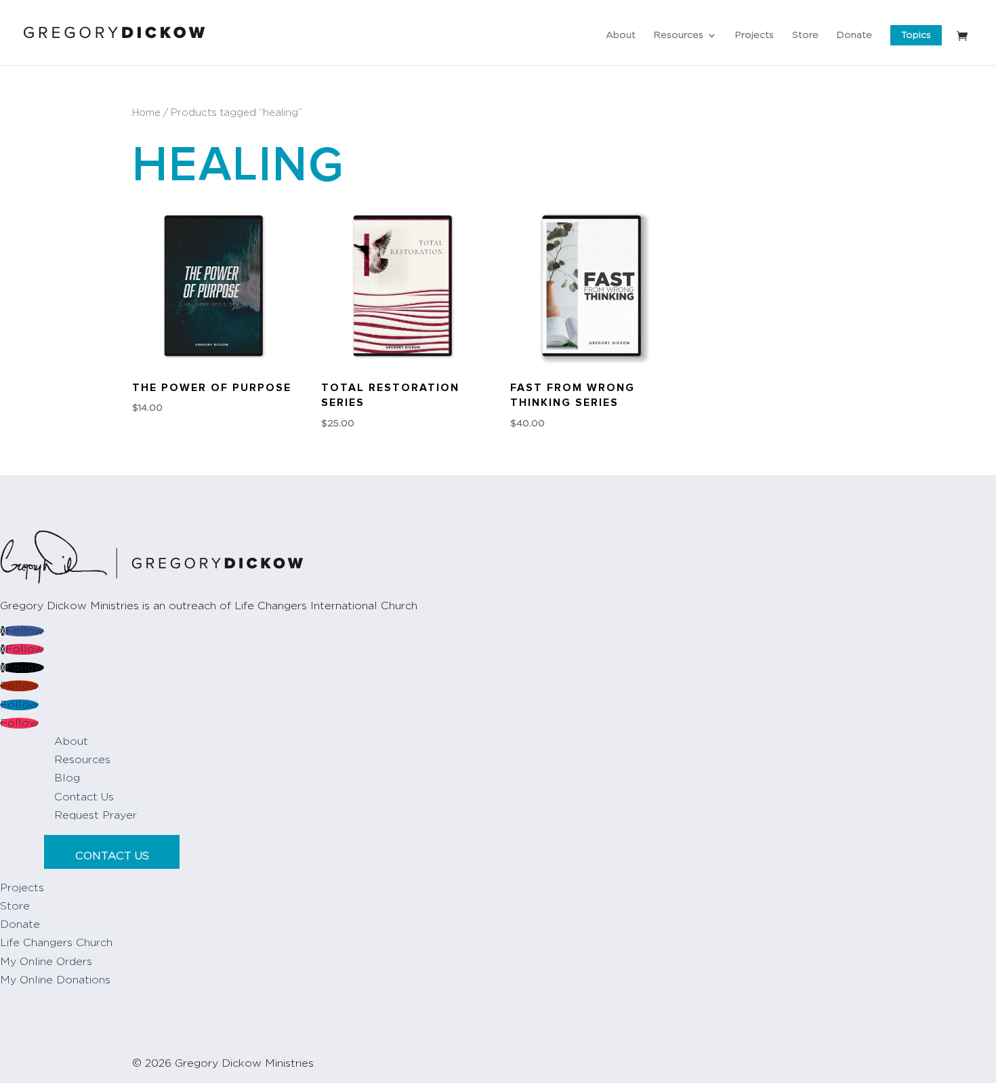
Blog (67, 778)
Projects (754, 35)
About (621, 35)
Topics (916, 35)
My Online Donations (55, 980)
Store (805, 35)
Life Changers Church (56, 942)
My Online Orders (46, 961)
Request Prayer (95, 815)
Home (146, 113)
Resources (678, 35)
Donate (854, 35)
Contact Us (84, 797)
